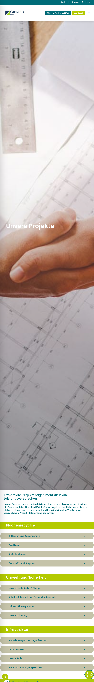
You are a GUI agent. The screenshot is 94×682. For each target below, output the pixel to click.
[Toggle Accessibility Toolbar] (5, 677)
